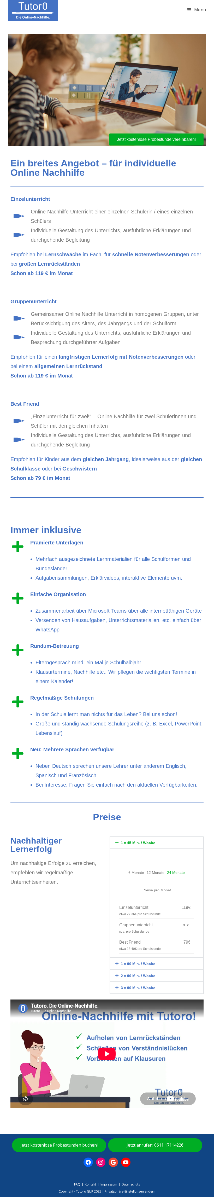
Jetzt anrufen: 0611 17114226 (155, 1145)
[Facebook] (88, 1162)
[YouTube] (125, 1162)
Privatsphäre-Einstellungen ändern (130, 1191)
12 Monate (155, 872)
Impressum (108, 1184)
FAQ (77, 1184)
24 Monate (176, 872)
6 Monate (136, 872)
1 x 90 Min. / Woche (138, 964)
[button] (156, 843)
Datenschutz (131, 1184)
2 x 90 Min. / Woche (138, 976)
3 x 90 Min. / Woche (138, 988)
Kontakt (90, 1184)
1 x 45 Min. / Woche (138, 843)
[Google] (113, 1162)
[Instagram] (100, 1162)
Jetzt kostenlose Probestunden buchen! (59, 1145)
